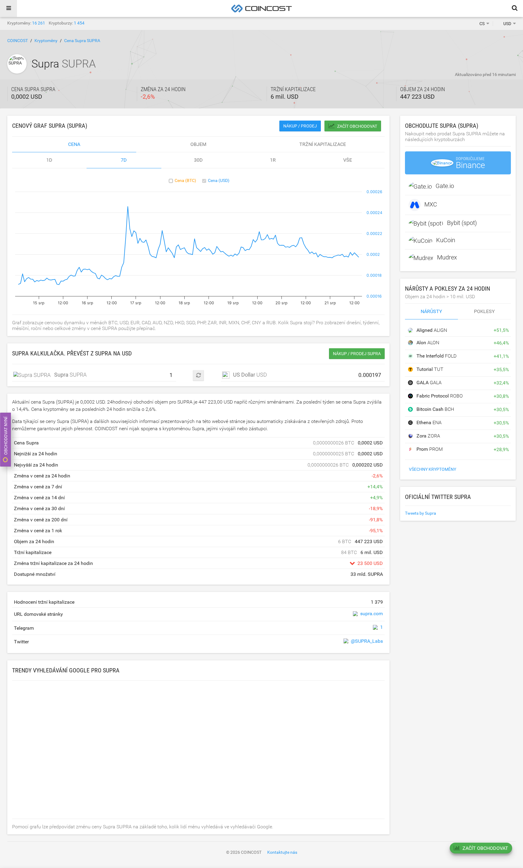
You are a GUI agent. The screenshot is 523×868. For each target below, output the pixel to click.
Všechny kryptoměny (432, 469)
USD (250, 374)
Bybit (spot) (462, 223)
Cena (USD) (218, 180)
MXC (430, 204)
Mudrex (447, 257)
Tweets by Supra (420, 513)
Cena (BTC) (185, 180)
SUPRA (68, 374)
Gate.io (445, 186)
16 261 (38, 23)
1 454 (79, 23)
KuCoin (445, 240)
